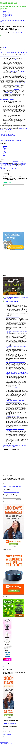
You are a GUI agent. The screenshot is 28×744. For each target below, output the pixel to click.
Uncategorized (3, 163)
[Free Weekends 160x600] (8, 717)
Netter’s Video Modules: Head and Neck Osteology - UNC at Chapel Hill (15, 401)
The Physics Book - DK (11, 387)
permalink (23, 164)
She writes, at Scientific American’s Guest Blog (12, 55)
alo (12, 161)
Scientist (14, 59)
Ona (1, 164)
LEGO (5, 47)
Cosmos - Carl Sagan (10, 304)
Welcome (5, 18)
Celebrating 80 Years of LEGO (7, 134)
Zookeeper (16, 89)
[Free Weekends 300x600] (13, 546)
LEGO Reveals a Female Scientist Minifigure (10, 140)
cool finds (16, 163)
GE (16, 161)
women (12, 164)
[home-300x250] (13, 249)
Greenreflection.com (7, 14)
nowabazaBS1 (4, 32)
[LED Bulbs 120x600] (7, 661)
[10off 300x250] (13, 294)
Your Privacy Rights (7, 15)
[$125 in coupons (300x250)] (13, 616)
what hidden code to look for (17, 71)
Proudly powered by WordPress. (7, 743)
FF (14, 161)
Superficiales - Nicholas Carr (12, 317)
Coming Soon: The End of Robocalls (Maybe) (11, 23)
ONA (18, 161)
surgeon (17, 85)
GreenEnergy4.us (8, 3)
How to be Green (7, 13)
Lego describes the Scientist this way (8, 99)
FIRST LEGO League (10, 92)
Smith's (22, 161)
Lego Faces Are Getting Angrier (7, 135)
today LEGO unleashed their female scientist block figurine (13, 52)
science (4, 164)
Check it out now (7, 182)
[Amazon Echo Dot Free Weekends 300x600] (13, 594)
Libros (16, 301)
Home (4, 11)
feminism (21, 163)
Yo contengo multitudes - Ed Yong (13, 416)
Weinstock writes (21, 82)
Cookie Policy (6, 16)
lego (25, 163)
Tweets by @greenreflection (9, 723)
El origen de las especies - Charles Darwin (15, 362)
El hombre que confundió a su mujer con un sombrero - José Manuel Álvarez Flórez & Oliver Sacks (17, 374)
